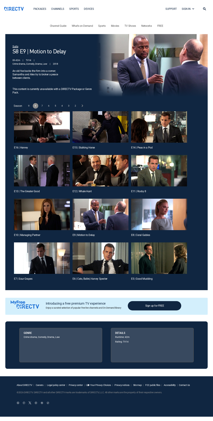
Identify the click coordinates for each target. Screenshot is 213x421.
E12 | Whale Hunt (82, 191)
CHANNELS (57, 9)
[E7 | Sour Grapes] (42, 258)
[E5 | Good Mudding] (159, 258)
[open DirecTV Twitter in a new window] (30, 403)
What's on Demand (82, 26)
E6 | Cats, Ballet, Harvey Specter (90, 279)
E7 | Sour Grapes (23, 279)
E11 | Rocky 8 (138, 191)
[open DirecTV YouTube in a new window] (42, 403)
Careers (39, 385)
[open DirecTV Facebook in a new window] (24, 403)
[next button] (82, 106)
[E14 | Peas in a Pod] (159, 127)
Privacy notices (122, 385)
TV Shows (130, 26)
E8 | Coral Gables (140, 235)
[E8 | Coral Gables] (159, 214)
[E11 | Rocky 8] (159, 170)
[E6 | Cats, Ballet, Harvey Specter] (100, 258)
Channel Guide (58, 26)
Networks (146, 26)
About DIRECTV (24, 385)
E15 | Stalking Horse (84, 147)
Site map (137, 385)
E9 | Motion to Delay (84, 235)
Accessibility (169, 385)
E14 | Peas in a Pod (141, 147)
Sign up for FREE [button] (154, 305)
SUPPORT (171, 9)
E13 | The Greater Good (27, 191)
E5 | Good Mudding (141, 279)
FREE (160, 26)
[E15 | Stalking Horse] (100, 127)
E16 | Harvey (21, 147)
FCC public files (152, 385)
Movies (115, 26)
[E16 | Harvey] (42, 127)
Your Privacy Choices (100, 385)
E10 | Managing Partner (27, 235)
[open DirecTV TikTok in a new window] (48, 403)
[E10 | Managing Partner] (42, 214)
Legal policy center (56, 385)
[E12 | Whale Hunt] (100, 170)
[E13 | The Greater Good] (42, 170)
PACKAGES (39, 9)
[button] (204, 9)
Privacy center (75, 385)
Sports (102, 26)
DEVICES (89, 9)
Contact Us (184, 385)
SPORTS (74, 9)
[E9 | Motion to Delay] (100, 214)
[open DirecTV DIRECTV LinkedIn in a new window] (18, 403)
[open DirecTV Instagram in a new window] (36, 403)
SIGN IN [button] (186, 9)
